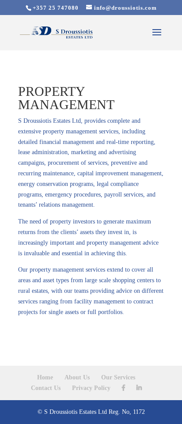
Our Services (118, 377)
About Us (77, 377)
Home (45, 377)
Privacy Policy (91, 388)
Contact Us (46, 388)
